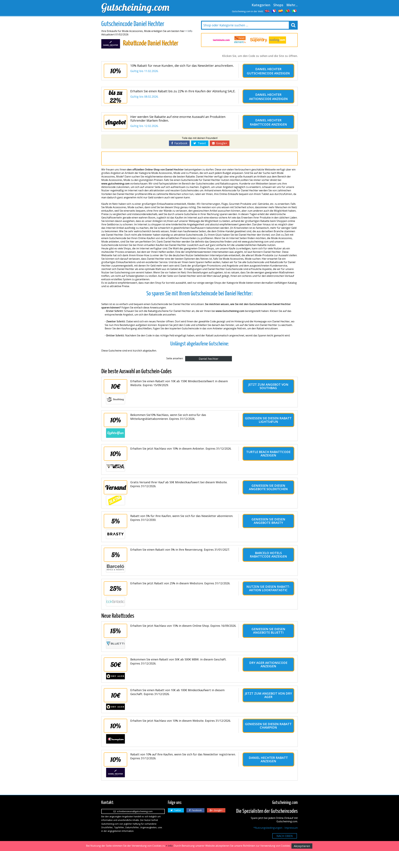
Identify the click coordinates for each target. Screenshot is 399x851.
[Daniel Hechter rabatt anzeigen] (115, 772)
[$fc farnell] (240, 40)
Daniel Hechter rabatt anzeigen (268, 759)
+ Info (188, 31)
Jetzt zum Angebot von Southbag (268, 386)
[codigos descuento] (281, 11)
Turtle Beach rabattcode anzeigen (268, 453)
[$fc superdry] (258, 40)
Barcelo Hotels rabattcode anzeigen (268, 554)
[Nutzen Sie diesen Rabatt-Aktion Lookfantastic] (115, 601)
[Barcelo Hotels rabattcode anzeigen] (115, 568)
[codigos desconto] (288, 11)
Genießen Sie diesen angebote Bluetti (268, 631)
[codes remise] (274, 11)
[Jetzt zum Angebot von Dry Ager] (115, 706)
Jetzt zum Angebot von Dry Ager (268, 695)
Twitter (177, 810)
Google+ (220, 143)
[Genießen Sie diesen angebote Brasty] (115, 534)
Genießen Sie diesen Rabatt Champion (268, 726)
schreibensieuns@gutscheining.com (134, 811)
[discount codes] (267, 11)
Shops (278, 4)
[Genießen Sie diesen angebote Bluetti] (115, 644)
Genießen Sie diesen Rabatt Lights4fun (268, 420)
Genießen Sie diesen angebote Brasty (268, 521)
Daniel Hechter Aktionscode (265, 96)
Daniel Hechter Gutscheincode (264, 71)
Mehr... (292, 4)
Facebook (180, 143)
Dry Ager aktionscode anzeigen (268, 664)
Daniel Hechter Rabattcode (265, 122)
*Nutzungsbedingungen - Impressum (275, 827)
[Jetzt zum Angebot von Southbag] (115, 399)
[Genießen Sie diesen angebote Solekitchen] (115, 500)
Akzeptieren (302, 846)
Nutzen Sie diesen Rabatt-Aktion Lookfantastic (268, 588)
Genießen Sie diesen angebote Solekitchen (268, 487)
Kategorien (261, 4)
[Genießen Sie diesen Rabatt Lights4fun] (115, 433)
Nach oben (284, 836)
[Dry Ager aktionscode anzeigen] (115, 676)
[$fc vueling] (277, 40)
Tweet (201, 143)
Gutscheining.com (135, 7)
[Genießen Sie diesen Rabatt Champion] (115, 739)
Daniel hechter (208, 359)
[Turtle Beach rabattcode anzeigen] (115, 467)
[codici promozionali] (294, 11)
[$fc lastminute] (221, 40)
